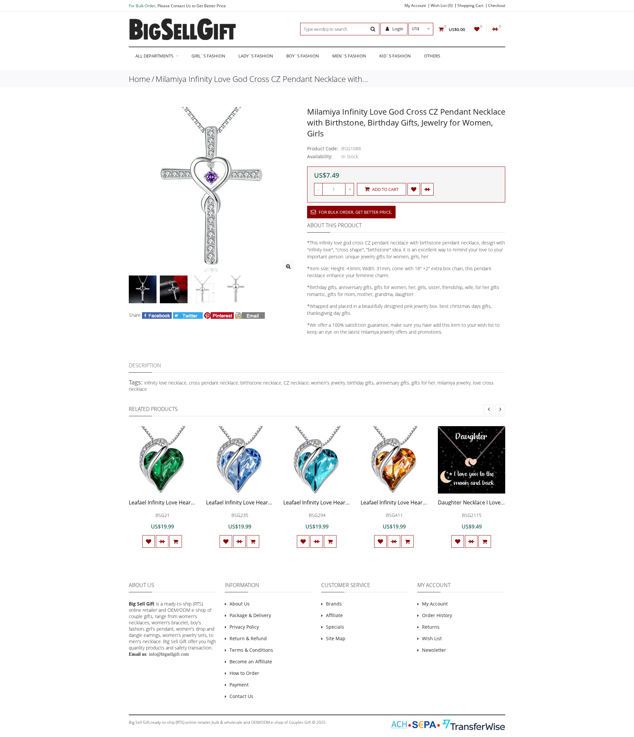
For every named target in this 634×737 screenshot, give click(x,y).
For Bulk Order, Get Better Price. (355, 212)
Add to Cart (385, 189)
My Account (415, 6)
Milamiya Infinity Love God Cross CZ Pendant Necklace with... (262, 78)
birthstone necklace (260, 383)
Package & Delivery (250, 615)
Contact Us (241, 696)
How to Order (244, 673)
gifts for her (423, 383)
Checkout (496, 6)
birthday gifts (360, 383)
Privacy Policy (244, 627)
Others (432, 56)
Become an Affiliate (250, 661)
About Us (239, 604)
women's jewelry (328, 383)
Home (139, 78)
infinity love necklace (165, 383)
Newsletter (434, 650)
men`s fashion (349, 56)
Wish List (432, 638)
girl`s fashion (208, 56)
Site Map (335, 638)
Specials (335, 627)
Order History (437, 615)
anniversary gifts (392, 383)
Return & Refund (248, 638)
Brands (334, 604)
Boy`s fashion (302, 56)
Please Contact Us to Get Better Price (192, 6)
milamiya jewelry (454, 383)
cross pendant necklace (213, 383)
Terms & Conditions (251, 650)
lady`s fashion (255, 56)
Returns (431, 627)
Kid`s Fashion (395, 56)
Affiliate (334, 615)
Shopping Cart (470, 6)
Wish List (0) (442, 6)
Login (397, 29)
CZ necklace (296, 383)
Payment (239, 685)
